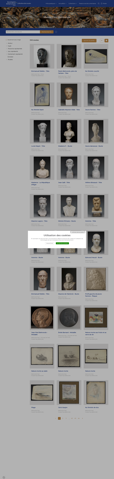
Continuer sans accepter (78, 232)
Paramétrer (49, 243)
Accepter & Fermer (62, 243)
